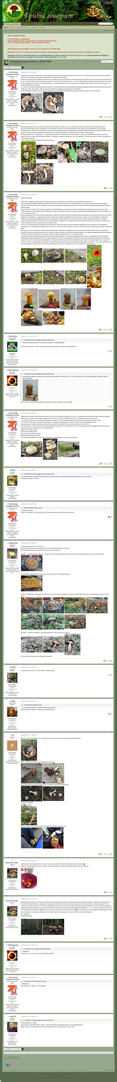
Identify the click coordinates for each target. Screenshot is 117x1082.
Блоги (12, 27)
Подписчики (105, 61)
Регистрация (109, 2)
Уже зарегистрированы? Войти (93, 3)
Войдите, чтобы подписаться (92, 61)
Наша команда (39, 24)
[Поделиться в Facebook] (7, 1065)
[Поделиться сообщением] (111, 72)
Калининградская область (39, 64)
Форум (6, 27)
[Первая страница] (5, 67)
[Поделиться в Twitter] (5, 1065)
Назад (8, 67)
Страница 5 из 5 (29, 67)
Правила (42, 27)
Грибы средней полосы (12, 24)
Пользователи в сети (22, 27)
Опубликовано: (29, 72)
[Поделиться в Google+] (10, 1065)
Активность (26, 24)
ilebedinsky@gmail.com (77, 55)
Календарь (34, 27)
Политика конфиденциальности (53, 1074)
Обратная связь (68, 1074)
